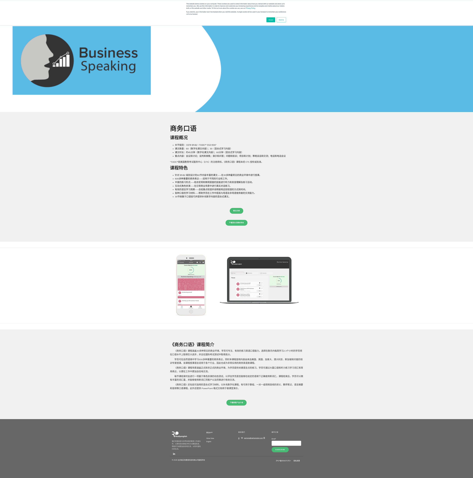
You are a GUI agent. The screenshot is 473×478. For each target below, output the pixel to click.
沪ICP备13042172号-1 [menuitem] (283, 461)
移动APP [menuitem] (209, 433)
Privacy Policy (250, 8)
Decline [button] (281, 20)
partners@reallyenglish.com (253, 438)
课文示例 (236, 211)
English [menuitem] (208, 442)
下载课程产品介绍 (236, 403)
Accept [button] (271, 20)
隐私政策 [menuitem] (296, 461)
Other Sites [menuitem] (210, 438)
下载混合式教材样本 (236, 223)
